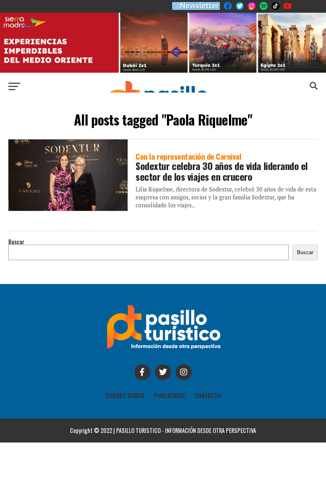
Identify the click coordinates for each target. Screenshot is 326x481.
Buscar (16, 242)
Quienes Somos (125, 395)
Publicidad (169, 395)
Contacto (207, 395)
